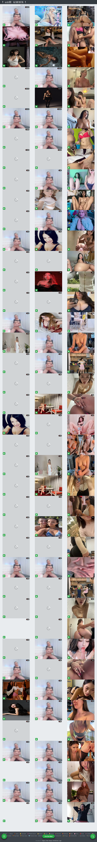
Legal (60, 840)
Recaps (50, 840)
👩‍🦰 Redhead (65, 833)
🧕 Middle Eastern (31, 833)
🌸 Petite (76, 833)
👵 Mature (39, 833)
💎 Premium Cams (33, 835)
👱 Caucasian (23, 833)
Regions (44, 840)
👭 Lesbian (87, 833)
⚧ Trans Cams (23, 835)
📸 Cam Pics (89, 835)
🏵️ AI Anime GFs (57, 835)
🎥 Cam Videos (81, 835)
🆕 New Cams (8, 835)
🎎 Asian (5, 833)
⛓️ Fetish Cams (42, 835)
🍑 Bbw (71, 833)
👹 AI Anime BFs (73, 835)
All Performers (55, 840)
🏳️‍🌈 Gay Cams (16, 835)
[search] (92, 836)
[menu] (4, 836)
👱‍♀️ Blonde (51, 833)
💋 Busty (82, 833)
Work (47, 840)
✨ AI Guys (65, 835)
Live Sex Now (49, 836)
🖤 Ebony (10, 833)
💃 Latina (16, 833)
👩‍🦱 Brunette (58, 833)
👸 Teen (46, 833)
